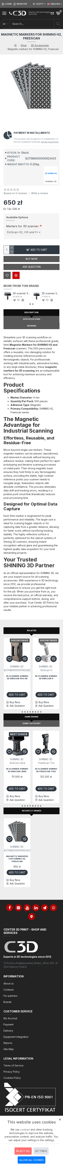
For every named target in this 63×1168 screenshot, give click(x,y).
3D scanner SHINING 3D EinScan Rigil (22, 293)
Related (31, 630)
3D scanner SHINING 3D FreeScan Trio (46, 770)
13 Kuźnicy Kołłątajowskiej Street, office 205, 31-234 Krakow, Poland (31, 965)
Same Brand (31, 716)
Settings (41, 1151)
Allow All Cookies (31, 1159)
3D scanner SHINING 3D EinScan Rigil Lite (51, 293)
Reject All (23, 1151)
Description (31, 312)
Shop (24, 45)
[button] (30, 304)
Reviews (31, 326)
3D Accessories (40, 45)
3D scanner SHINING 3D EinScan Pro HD (17, 677)
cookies (25, 1129)
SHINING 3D (16, 666)
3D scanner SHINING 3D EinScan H (46, 677)
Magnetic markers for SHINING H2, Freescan (17, 859)
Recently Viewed (31, 810)
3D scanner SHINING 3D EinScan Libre (17, 770)
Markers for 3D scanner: (22, 226)
